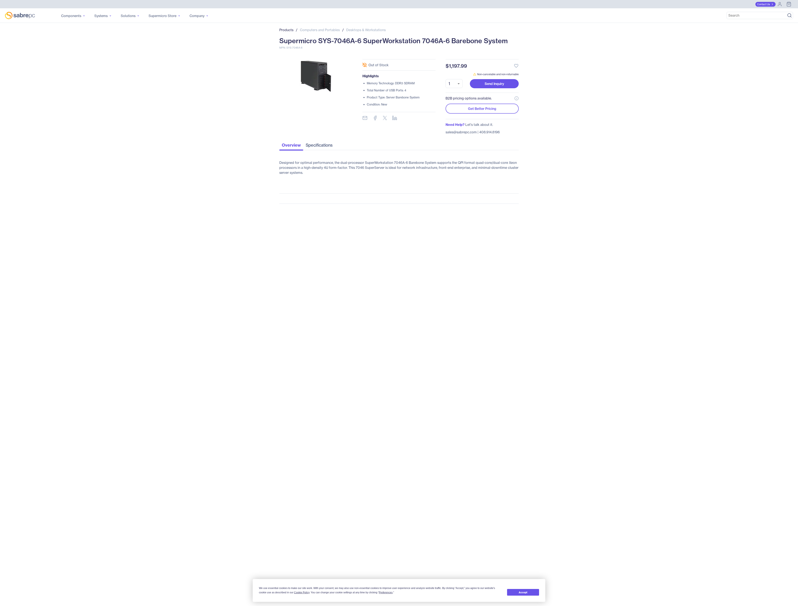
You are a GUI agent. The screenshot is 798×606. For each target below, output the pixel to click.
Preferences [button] (386, 592)
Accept (523, 592)
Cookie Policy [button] (301, 592)
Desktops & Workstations (366, 30)
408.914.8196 (489, 132)
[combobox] (454, 83)
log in (491, 54)
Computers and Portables (320, 30)
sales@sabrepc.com (461, 132)
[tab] (291, 146)
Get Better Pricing (482, 109)
